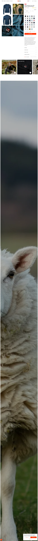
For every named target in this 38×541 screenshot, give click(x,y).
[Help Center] (1, 540)
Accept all (33, 537)
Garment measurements (33, 9)
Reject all (27, 537)
